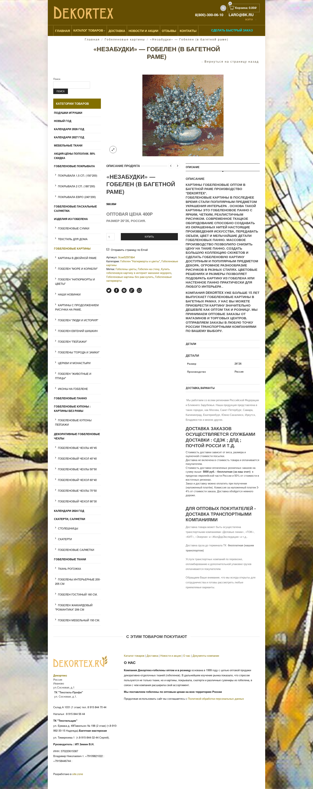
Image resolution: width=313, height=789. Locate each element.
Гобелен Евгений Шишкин (78, 331)
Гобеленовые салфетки (76, 550)
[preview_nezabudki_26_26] (183, 115)
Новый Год (62, 121)
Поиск (56, 79)
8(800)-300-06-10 (209, 14)
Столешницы (68, 528)
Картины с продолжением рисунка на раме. (77, 307)
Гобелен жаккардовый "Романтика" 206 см (74, 607)
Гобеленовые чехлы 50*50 (77, 469)
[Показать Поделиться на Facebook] (116, 290)
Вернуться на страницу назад (232, 62)
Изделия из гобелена (71, 219)
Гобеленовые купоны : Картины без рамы (72, 408)
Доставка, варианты (200, 388)
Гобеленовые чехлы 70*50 (77, 490)
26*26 (238, 363)
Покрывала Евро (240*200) (77, 197)
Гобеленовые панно (70, 398)
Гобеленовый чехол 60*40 (77, 480)
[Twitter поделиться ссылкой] (108, 290)
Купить (149, 236)
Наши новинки (69, 294)
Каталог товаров (88, 30)
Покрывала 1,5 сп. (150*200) (77, 175)
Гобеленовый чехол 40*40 (77, 458)
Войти (249, 19)
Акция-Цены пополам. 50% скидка (74, 156)
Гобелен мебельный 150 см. (79, 620)
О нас (186, 655)
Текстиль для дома (72, 239)
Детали (191, 343)
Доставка (116, 30)
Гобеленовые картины (125, 39)
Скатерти (65, 539)
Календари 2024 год (69, 511)
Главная (62, 30)
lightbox (113, 149)
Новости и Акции (143, 30)
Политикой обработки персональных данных (216, 698)
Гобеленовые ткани (70, 559)
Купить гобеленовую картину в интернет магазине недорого (138, 271)
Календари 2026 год (69, 129)
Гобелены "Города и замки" (78, 352)
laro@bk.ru (241, 14)
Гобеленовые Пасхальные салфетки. (75, 208)
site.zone (77, 774)
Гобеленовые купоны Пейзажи (73, 422)
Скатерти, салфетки (69, 519)
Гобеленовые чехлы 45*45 (77, 448)
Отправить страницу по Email (129, 250)
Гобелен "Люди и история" (78, 320)
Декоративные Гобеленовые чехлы (77, 436)
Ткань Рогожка (69, 568)
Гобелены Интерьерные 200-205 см (78, 581)
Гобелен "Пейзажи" (72, 341)
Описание (192, 167)
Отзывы (169, 30)
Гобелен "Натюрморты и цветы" (140, 261)
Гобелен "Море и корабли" (78, 268)
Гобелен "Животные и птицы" (73, 376)
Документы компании (206, 655)
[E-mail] (139, 290)
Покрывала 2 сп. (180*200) (76, 186)
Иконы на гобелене (73, 389)
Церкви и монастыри (74, 363)
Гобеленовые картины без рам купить (130, 277)
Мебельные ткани (68, 145)
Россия (239, 371)
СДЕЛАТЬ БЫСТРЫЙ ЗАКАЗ (232, 30)
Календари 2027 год (69, 137)
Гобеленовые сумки (73, 228)
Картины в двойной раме (77, 258)
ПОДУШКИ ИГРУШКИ (68, 113)
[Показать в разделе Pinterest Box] (124, 290)
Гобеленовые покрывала (74, 166)
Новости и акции (170, 655)
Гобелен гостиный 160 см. (78, 594)
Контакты (188, 30)
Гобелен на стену (149, 269)
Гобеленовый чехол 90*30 (77, 501)
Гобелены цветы (126, 269)
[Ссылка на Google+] (131, 290)
